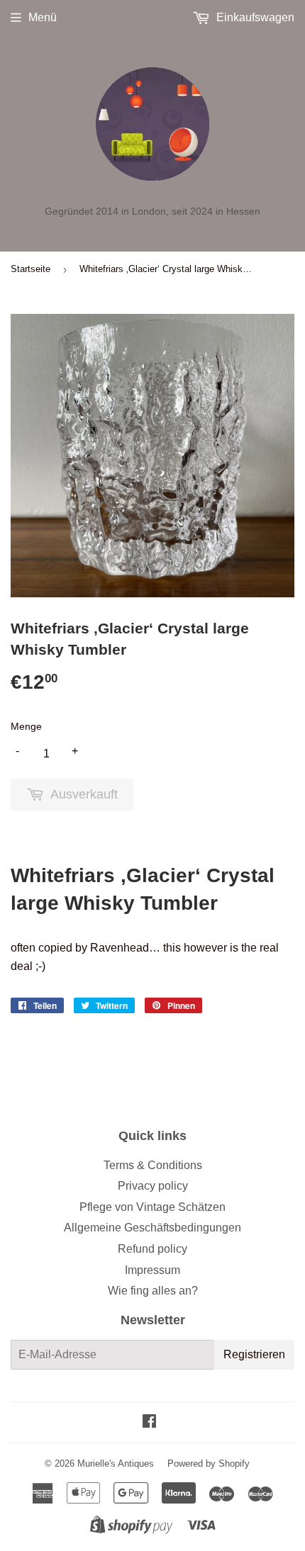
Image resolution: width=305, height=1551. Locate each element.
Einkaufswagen (254, 17)
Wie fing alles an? (153, 1291)
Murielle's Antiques (115, 1463)
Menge (26, 726)
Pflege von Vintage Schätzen (152, 1207)
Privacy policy (153, 1186)
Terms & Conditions (153, 1165)
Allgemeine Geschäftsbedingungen (152, 1228)
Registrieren (254, 1354)
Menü (42, 17)
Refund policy (152, 1249)
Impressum (152, 1270)
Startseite (30, 269)
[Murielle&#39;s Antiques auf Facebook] (149, 1422)
